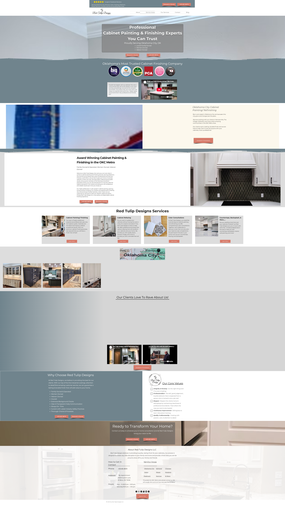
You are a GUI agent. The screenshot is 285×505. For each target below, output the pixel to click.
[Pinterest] (148, 491)
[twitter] (139, 491)
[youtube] (144, 491)
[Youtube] (146, 491)
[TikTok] (141, 491)
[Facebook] (136, 491)
